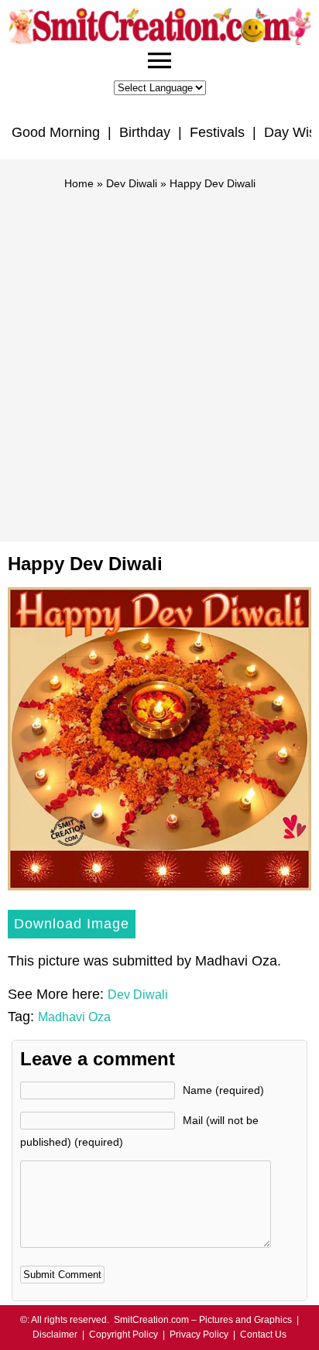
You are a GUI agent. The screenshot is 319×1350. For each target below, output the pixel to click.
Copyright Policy (123, 1334)
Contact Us (263, 1334)
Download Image (71, 923)
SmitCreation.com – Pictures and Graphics (203, 1319)
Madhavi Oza (74, 1017)
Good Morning (56, 132)
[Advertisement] (159, 359)
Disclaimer (55, 1334)
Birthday (144, 132)
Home (79, 183)
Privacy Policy (199, 1334)
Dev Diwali (131, 183)
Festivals (217, 132)
